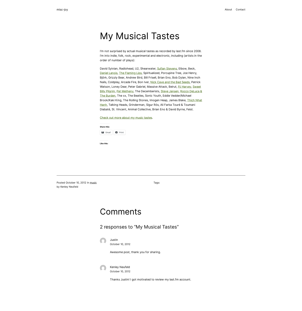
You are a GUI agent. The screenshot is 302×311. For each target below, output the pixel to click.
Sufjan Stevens (167, 68)
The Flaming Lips (130, 73)
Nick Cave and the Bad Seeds (170, 82)
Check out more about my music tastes (126, 117)
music (93, 182)
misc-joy (62, 9)
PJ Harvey (184, 86)
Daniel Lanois (108, 73)
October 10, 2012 (120, 244)
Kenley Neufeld (120, 267)
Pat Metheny (125, 91)
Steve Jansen (170, 91)
